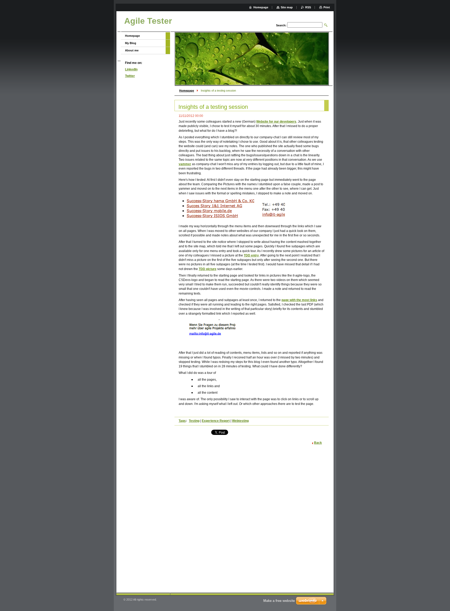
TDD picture (207, 269)
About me (132, 50)
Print (326, 7)
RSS (308, 7)
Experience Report (216, 421)
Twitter (130, 76)
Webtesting (240, 421)
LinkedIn (131, 69)
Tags (182, 421)
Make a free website (279, 601)
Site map (287, 7)
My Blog (130, 43)
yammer (185, 164)
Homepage (186, 90)
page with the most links (299, 300)
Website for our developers (276, 121)
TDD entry (251, 255)
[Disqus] (251, 517)
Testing (194, 421)
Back (318, 443)
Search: (281, 25)
